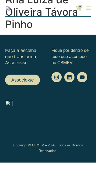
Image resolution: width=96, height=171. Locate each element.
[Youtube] (82, 77)
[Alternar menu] (88, 8)
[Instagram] (56, 77)
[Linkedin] (69, 77)
